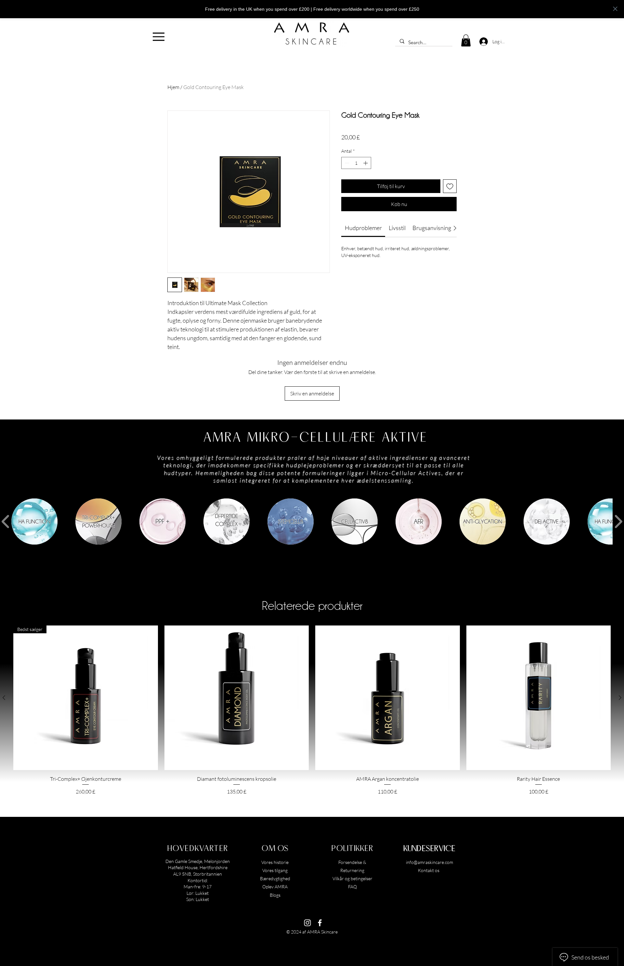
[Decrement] (346, 163)
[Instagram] (307, 922)
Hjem (173, 87)
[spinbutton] (356, 163)
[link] (363, 227)
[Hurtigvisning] (236, 697)
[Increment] (366, 163)
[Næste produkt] (620, 698)
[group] (312, 710)
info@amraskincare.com (429, 862)
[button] (466, 40)
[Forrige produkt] (4, 698)
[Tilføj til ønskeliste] (450, 186)
